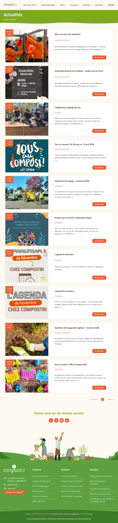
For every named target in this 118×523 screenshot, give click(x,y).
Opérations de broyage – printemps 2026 (72, 181)
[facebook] (51, 420)
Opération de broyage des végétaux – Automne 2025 (77, 328)
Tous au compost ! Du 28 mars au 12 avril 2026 (74, 144)
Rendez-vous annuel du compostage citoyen (73, 217)
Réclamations (71, 518)
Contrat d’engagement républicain (36, 518)
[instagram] (56, 420)
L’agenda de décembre (64, 254)
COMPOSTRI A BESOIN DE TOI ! (68, 107)
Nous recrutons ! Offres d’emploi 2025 (71, 364)
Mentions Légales (58, 514)
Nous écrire (11, 488)
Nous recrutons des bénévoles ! (68, 34)
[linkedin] (67, 420)
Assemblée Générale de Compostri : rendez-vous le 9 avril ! (79, 71)
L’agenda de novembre (64, 291)
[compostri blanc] (14, 465)
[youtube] (61, 420)
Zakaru (91, 514)
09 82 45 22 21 (12, 485)
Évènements (66, 40)
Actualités (58, 40)
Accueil (6, 19)
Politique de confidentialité (71, 514)
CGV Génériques (51, 518)
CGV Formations (61, 518)
